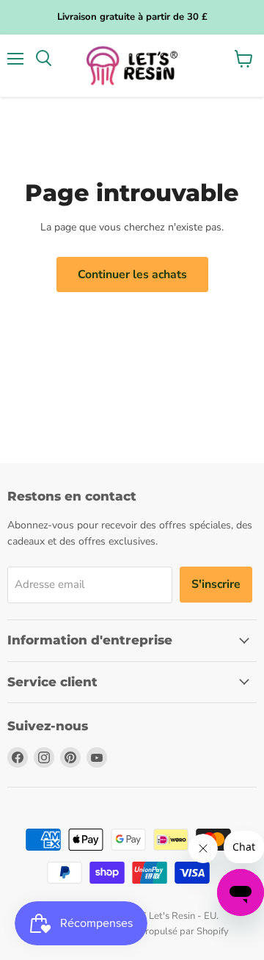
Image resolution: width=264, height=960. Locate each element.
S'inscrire (216, 584)
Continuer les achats (132, 274)
